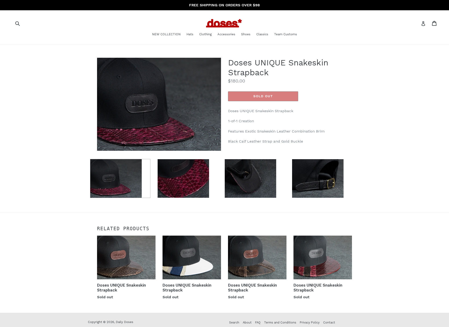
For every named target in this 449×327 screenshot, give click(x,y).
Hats (189, 34)
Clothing (205, 34)
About (247, 322)
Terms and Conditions (280, 322)
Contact (329, 322)
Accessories (226, 34)
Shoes (245, 34)
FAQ (258, 322)
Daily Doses (124, 322)
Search (234, 322)
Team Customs (285, 34)
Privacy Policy (310, 322)
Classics (262, 34)
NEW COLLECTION (166, 34)
